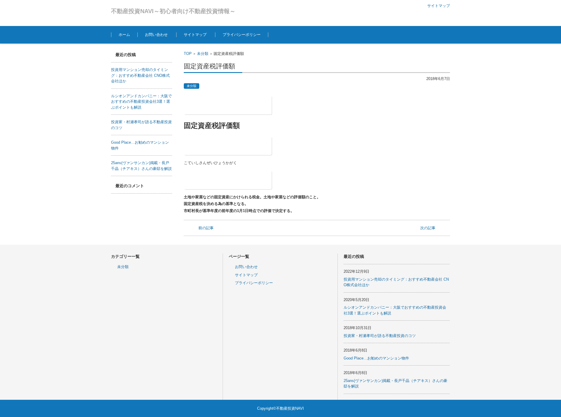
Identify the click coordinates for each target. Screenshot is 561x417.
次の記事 (427, 228)
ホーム (124, 34)
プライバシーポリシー (242, 34)
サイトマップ (195, 34)
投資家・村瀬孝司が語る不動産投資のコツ (380, 335)
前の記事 (206, 228)
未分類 (202, 53)
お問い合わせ (156, 34)
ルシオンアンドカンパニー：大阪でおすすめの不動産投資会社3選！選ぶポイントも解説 (141, 102)
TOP (188, 53)
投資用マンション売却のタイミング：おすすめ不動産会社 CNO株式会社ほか (140, 75)
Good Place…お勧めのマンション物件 (376, 358)
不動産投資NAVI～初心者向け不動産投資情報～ (173, 11)
